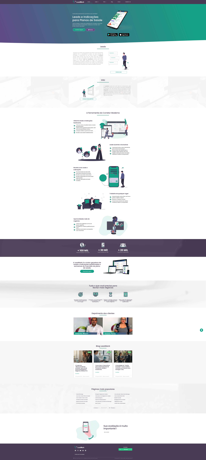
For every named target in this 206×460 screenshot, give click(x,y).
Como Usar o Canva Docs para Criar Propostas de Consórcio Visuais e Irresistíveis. (102, 367)
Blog (112, 1)
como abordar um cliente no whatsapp (103, 401)
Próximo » (113, 407)
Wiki (104, 1)
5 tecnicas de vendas (80, 403)
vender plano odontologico (119, 403)
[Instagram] (78, 450)
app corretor (98, 403)
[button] (100, 335)
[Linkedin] (85, 450)
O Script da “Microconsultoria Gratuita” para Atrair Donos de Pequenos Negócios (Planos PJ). (81, 368)
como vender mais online (119, 396)
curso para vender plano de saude (83, 396)
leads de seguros (98, 397)
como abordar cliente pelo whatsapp (122, 394)
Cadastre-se (128, 1)
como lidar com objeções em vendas (102, 396)
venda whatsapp (79, 394)
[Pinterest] (83, 450)
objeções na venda (118, 401)
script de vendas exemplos (100, 399)
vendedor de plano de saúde (82, 399)
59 (109, 407)
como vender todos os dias (82, 397)
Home (89, 1)
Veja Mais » (77, 373)
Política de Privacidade (79, 454)
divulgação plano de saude (119, 399)
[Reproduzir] (88, 326)
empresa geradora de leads (81, 401)
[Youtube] (80, 450)
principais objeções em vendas (101, 394)
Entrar (119, 1)
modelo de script (117, 397)
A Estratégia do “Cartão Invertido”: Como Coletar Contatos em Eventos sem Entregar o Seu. (122, 367)
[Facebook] (75, 450)
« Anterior (95, 407)
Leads (96, 1)
